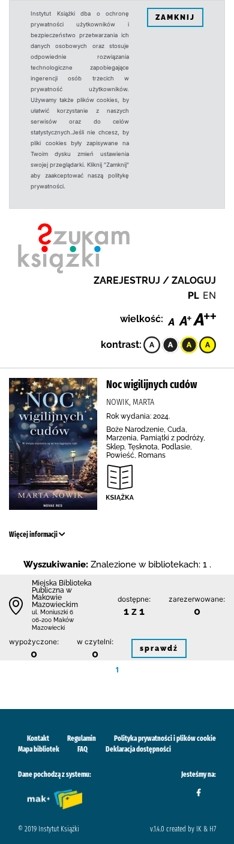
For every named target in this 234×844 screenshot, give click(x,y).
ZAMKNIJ (175, 17)
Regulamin (81, 738)
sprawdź (159, 648)
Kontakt (38, 738)
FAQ (82, 749)
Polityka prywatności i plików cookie (165, 738)
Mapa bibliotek (38, 749)
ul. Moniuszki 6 (52, 612)
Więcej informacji (34, 534)
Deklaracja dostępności (138, 749)
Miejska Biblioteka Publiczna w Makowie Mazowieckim (62, 594)
